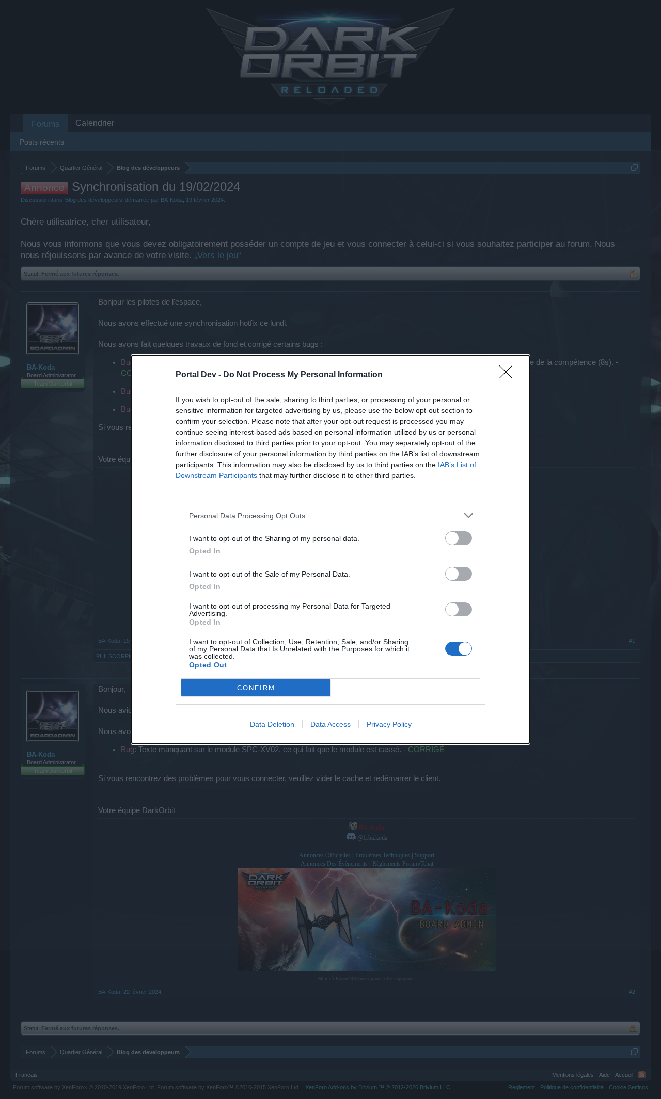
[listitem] (330, 515)
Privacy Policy (389, 724)
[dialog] (330, 549)
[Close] (509, 375)
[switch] (458, 538)
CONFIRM (256, 688)
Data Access (330, 724)
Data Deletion (272, 724)
